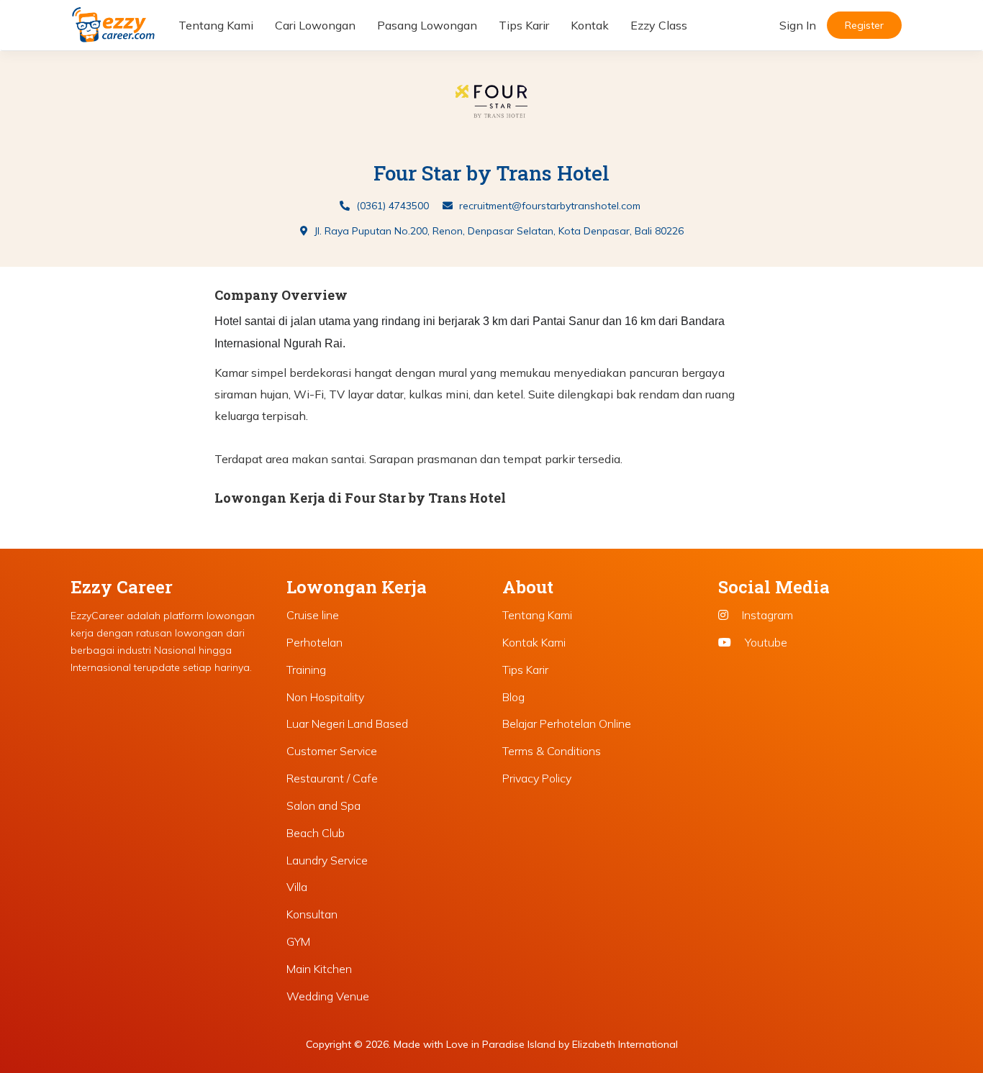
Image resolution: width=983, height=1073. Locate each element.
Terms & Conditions (551, 751)
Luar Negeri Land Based (347, 723)
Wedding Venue (327, 996)
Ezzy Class (658, 25)
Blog (513, 697)
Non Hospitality (325, 697)
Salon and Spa (323, 805)
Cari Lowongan (315, 25)
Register (864, 25)
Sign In (797, 25)
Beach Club (315, 833)
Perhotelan (314, 642)
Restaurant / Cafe (332, 778)
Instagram (766, 615)
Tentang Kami (215, 25)
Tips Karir (524, 25)
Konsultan (312, 914)
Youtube (764, 642)
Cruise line (312, 615)
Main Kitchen (319, 969)
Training (306, 669)
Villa (296, 887)
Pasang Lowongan (427, 25)
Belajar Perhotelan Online (566, 723)
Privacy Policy (536, 778)
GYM (298, 941)
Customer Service (331, 751)
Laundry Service (327, 860)
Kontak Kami (534, 642)
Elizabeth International (625, 1044)
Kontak (590, 25)
